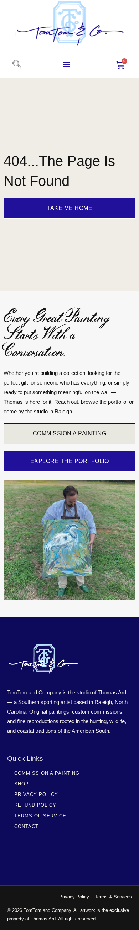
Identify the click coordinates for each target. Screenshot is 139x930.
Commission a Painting (46, 773)
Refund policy (35, 805)
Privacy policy (36, 794)
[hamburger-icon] (66, 65)
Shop (21, 783)
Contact (26, 826)
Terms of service (40, 815)
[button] (17, 65)
